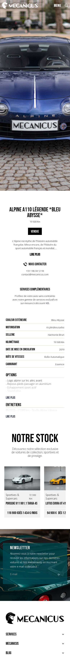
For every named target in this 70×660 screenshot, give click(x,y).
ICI (47, 303)
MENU (57, 5)
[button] (35, 634)
